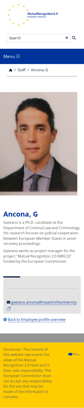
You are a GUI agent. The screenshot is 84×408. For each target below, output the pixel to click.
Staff (22, 69)
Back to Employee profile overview (36, 319)
